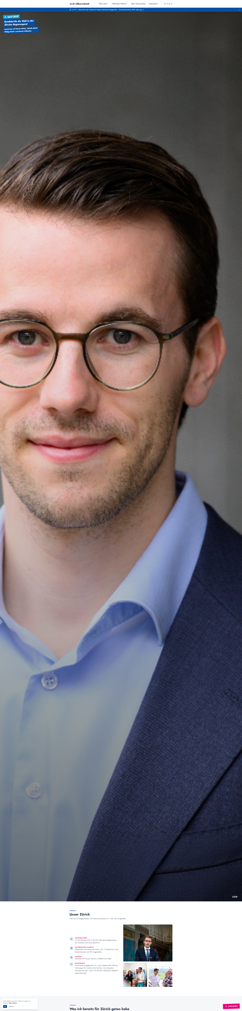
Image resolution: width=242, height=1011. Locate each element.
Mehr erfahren (13, 1003)
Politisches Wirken (119, 4)
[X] (167, 4)
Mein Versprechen (138, 4)
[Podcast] (171, 4)
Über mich (103, 4)
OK (5, 1006)
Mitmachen (153, 4)
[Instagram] (165, 4)
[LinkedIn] (169, 4)
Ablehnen (11, 1006)
